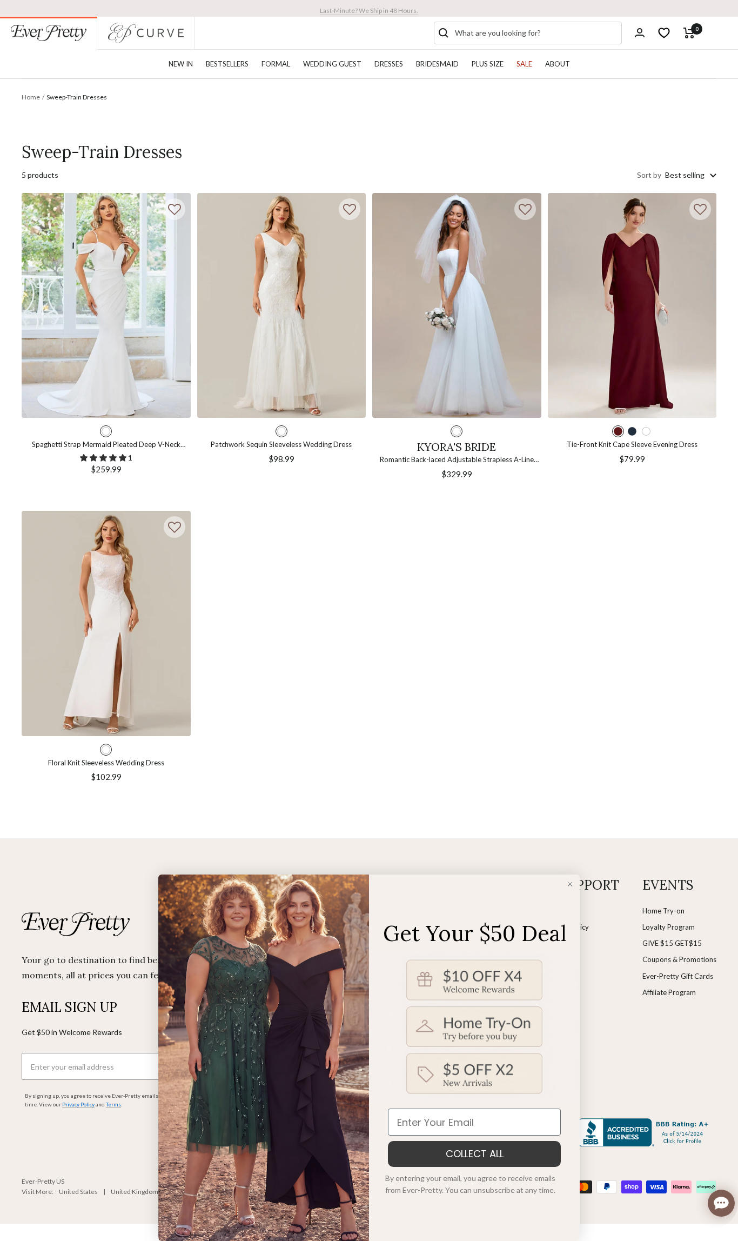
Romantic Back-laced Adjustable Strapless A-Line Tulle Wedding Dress (457, 460)
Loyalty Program (668, 927)
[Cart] (689, 33)
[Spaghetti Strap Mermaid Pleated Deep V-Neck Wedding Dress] (106, 305)
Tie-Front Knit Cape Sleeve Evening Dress (632, 444)
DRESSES (388, 63)
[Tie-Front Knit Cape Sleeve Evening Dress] (632, 305)
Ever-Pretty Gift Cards (677, 976)
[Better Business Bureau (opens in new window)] (645, 1132)
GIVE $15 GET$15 (672, 943)
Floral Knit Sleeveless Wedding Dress (106, 762)
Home (31, 97)
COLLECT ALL (475, 1153)
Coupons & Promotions (679, 959)
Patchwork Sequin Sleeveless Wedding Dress (281, 444)
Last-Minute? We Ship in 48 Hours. (369, 8)
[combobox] (536, 32)
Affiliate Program (669, 992)
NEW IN (181, 63)
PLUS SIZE (488, 63)
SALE (524, 63)
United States (78, 1191)
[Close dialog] (570, 884)
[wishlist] (664, 32)
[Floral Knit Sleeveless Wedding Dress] (106, 623)
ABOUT (557, 63)
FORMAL (275, 63)
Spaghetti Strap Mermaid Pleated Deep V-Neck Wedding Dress (106, 445)
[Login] (640, 32)
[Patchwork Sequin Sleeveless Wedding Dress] (281, 305)
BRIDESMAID (437, 63)
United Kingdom (134, 1191)
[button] (174, 209)
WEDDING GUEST (332, 63)
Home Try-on (663, 910)
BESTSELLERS (227, 63)
